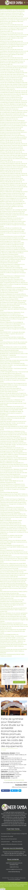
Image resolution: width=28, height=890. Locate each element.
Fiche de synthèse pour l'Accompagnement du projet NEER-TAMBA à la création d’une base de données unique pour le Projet (13, 385)
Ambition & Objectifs (21, 833)
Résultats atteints (18, 841)
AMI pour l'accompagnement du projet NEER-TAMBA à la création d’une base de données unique (13, 631)
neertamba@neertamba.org (14, 869)
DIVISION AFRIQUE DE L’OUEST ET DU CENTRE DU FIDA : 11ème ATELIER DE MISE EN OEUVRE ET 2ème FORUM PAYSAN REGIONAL (14, 348)
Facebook (6, 790)
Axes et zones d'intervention (9, 839)
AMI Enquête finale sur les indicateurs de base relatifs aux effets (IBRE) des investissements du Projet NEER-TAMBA (13, 542)
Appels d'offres (5, 844)
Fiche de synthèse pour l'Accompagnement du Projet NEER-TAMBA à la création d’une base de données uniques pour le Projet (13, 454)
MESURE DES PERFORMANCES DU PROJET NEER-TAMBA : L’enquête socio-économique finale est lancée (14, 428)
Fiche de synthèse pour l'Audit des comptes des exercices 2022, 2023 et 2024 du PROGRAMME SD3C (13, 343)
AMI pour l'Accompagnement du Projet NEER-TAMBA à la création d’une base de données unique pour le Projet (13, 418)
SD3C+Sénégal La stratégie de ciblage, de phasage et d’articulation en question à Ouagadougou (11, 413)
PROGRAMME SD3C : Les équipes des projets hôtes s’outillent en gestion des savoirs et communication (12, 333)
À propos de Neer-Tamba (8, 833)
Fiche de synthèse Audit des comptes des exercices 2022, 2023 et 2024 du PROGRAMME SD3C (13, 338)
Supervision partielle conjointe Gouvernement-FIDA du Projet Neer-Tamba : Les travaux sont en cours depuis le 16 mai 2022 (13, 444)
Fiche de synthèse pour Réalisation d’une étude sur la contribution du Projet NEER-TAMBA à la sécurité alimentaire (13, 477)
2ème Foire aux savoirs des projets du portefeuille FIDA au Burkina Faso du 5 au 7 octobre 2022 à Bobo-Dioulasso (12, 390)
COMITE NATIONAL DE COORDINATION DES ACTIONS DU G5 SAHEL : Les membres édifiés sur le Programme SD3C (14, 365)
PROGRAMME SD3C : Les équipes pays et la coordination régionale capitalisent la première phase (13, 309)
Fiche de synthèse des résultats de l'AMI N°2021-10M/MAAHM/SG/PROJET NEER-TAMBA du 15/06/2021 (13, 646)
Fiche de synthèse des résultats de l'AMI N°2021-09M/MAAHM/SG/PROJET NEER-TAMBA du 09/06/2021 (13, 651)
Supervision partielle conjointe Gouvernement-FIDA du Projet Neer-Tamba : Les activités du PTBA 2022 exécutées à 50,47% (13, 423)
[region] (14, 677)
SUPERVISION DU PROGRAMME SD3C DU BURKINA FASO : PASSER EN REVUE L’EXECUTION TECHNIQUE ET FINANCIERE (14, 353)
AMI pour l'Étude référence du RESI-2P (11, 140)
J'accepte (2, 889)
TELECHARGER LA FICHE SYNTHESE (14, 780)
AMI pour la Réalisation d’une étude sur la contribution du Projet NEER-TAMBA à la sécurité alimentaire (13, 547)
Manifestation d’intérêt (15, 844)
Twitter (15, 790)
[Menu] (23, 2)
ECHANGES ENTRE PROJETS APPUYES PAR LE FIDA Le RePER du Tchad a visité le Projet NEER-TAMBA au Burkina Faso (13, 596)
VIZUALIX (17, 879)
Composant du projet (7, 836)
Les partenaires (6, 841)
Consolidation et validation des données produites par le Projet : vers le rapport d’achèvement (11, 537)
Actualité (4, 749)
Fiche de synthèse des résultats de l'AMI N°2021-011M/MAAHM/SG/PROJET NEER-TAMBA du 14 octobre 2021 (13, 609)
